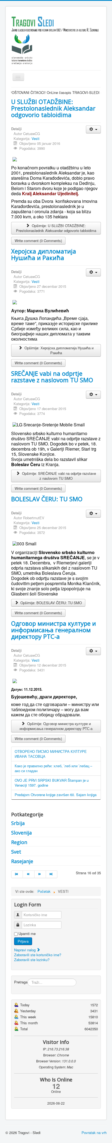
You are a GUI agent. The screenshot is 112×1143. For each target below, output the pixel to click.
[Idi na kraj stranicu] (51, 874)
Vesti (35, 138)
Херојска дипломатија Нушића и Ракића (43, 254)
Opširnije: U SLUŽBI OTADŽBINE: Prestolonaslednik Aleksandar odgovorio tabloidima (56, 228)
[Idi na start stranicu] (17, 874)
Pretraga (20, 982)
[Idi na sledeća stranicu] (40, 874)
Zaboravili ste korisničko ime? (37, 954)
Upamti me (27, 933)
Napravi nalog (25, 949)
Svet (16, 851)
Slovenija (21, 832)
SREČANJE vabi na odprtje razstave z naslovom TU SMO (52, 376)
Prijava (23, 941)
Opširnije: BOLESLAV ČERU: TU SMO (50, 602)
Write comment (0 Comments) (38, 240)
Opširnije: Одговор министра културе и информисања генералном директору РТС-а (56, 726)
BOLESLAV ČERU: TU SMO (46, 499)
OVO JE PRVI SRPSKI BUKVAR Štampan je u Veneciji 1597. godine (52, 783)
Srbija (18, 823)
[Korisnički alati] (93, 129)
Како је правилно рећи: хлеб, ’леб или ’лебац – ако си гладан (53, 768)
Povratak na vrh (94, 1132)
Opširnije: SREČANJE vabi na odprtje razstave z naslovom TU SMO (58, 476)
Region (19, 842)
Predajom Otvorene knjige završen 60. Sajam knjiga (56, 794)
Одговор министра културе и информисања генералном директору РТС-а (53, 629)
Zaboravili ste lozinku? (31, 959)
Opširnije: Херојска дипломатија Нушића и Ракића (58, 350)
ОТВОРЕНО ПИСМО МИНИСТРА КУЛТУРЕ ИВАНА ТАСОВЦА (51, 754)
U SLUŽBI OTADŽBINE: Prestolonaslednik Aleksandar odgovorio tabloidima (53, 108)
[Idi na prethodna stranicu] (28, 874)
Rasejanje (22, 861)
